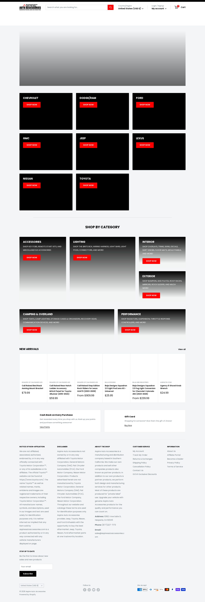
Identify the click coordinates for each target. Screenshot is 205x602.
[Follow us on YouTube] (93, 589)
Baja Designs (110, 382)
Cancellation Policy (142, 466)
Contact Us (138, 470)
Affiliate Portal (173, 455)
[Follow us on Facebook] (84, 589)
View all (182, 349)
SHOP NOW (102, 66)
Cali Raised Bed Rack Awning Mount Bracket (32, 387)
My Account (138, 451)
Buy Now (128, 425)
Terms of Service (175, 466)
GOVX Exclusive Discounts (145, 474)
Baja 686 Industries (140, 382)
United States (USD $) (30, 585)
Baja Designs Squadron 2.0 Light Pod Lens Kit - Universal (116, 388)
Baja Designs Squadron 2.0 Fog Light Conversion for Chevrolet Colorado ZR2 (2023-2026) (144, 389)
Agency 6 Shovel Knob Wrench (170, 387)
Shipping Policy (140, 462)
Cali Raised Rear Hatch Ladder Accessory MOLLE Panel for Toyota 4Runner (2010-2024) (60, 389)
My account (158, 8)
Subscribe (28, 573)
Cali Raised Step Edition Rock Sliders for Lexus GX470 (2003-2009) (88, 388)
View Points (45, 427)
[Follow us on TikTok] (98, 589)
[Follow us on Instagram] (89, 589)
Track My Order (140, 455)
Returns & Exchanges (142, 459)
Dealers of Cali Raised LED (32, 382)
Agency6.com (166, 382)
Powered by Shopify (27, 594)
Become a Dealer (175, 459)
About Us (171, 451)
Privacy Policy (173, 462)
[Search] (111, 7)
